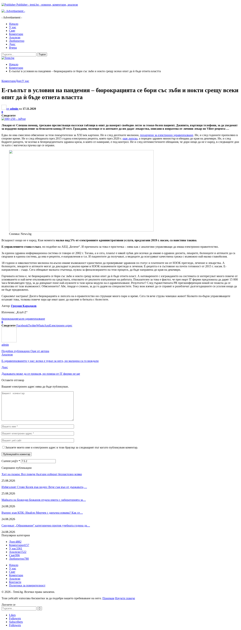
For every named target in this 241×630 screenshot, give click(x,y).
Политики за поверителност (27, 585)
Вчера (13, 47)
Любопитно (16, 40)
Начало (13, 23)
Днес (12, 44)
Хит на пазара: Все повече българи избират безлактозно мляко (42, 474)
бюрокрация (9, 318)
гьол (20, 318)
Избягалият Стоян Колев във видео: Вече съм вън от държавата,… (44, 487)
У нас (12, 27)
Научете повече (125, 598)
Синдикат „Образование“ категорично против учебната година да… (46, 525)
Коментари (16, 34)
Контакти (15, 582)
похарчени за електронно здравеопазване (166, 135)
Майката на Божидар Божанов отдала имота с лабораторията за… (44, 499)
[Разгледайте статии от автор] (9, 341)
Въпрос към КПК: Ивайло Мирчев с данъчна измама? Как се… (42, 512)
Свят (12, 30)
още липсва (130, 138)
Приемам (108, 598)
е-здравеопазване (34, 318)
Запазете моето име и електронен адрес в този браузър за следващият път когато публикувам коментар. (71, 447)
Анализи (14, 37)
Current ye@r (11, 461)
